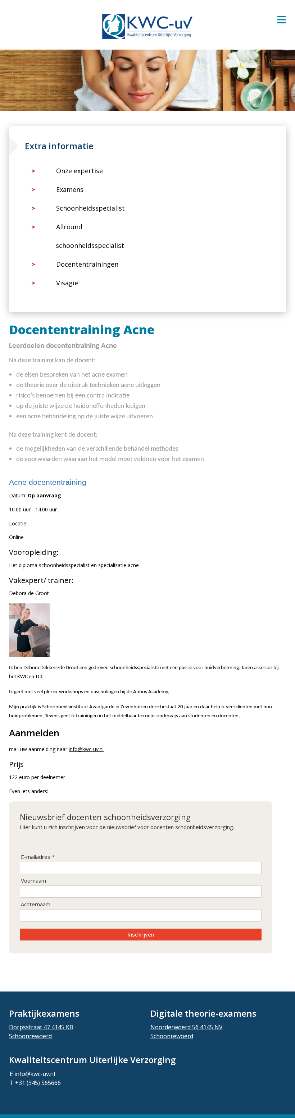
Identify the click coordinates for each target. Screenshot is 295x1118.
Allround (69, 226)
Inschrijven (140, 934)
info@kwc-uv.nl (86, 749)
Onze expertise (79, 170)
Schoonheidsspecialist (90, 208)
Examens (69, 189)
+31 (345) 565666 (38, 1083)
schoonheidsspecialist (90, 245)
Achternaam (35, 904)
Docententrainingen (87, 264)
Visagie (67, 283)
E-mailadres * (38, 857)
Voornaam (33, 880)
